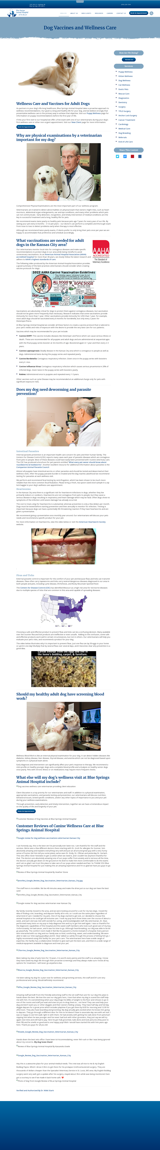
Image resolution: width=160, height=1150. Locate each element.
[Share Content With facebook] (139, 156)
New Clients (86, 13)
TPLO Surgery (125, 111)
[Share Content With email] (125, 156)
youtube (82, 1)
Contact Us (121, 13)
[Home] (18, 12)
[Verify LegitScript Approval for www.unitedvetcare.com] (16, 1142)
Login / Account (102, 1133)
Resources (99, 13)
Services (63, 13)
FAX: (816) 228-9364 (71, 1119)
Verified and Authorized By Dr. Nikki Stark (35, 1090)
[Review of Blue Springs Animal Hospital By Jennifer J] (49, 882)
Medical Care (124, 128)
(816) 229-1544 (126, 4)
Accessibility (92, 1133)
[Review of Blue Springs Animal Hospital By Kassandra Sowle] (47, 1033)
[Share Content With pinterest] (132, 156)
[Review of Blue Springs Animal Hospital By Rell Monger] (43, 1057)
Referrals (123, 137)
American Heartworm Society (92, 522)
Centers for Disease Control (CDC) (35, 587)
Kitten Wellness (126, 76)
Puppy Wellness (94, 113)
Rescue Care (124, 93)
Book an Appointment (139, 13)
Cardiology (123, 124)
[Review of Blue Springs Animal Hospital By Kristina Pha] (46, 989)
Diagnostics (124, 98)
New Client (76, 122)
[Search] (151, 13)
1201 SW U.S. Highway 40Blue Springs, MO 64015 (37, 5)
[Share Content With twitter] (117, 156)
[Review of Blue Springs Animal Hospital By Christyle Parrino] (48, 952)
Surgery (122, 107)
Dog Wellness (124, 80)
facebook (77, 1)
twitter (79, 1)
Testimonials (67, 1133)
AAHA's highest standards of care (40, 259)
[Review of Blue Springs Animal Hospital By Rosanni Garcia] (47, 971)
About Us (74, 13)
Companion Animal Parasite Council (32, 467)
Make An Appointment (26, 811)
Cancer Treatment (127, 120)
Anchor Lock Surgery (128, 115)
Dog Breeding (125, 133)
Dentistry (123, 102)
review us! (129, 59)
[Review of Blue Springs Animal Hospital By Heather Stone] (48, 839)
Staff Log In (113, 1133)
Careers (110, 13)
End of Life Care (126, 141)
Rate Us (113, 1111)
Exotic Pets (123, 89)
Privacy (84, 1133)
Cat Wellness (124, 85)
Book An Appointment (26, 127)
